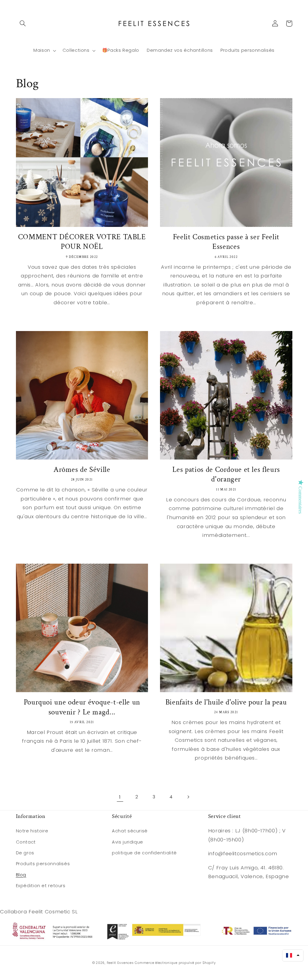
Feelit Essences (120, 963)
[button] (23, 23)
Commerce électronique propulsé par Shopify (175, 963)
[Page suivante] (188, 797)
